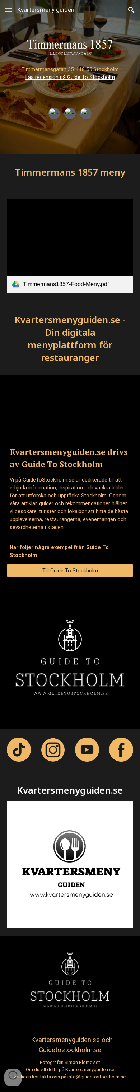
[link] (70, 246)
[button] (8, 10)
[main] (70, 83)
